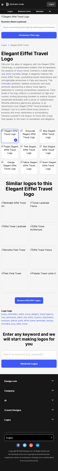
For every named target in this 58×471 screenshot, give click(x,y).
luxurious (5, 320)
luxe (13, 323)
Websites (40, 11)
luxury (20, 70)
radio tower (22, 323)
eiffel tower (30, 320)
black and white (25, 317)
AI (50, 11)
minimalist (6, 83)
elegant (35, 314)
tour (3, 317)
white (8, 74)
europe (50, 320)
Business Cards (24, 11)
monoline (6, 323)
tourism (38, 317)
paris (20, 320)
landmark (41, 320)
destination (48, 317)
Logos (10, 11)
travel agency (47, 314)
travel (28, 314)
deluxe (14, 320)
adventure (11, 317)
